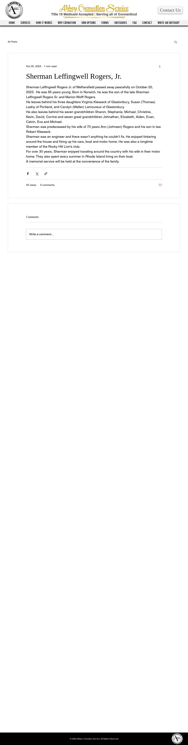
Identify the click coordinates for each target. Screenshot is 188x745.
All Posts (12, 41)
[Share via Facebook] (28, 173)
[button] (170, 10)
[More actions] (160, 66)
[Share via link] (46, 173)
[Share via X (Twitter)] (37, 173)
